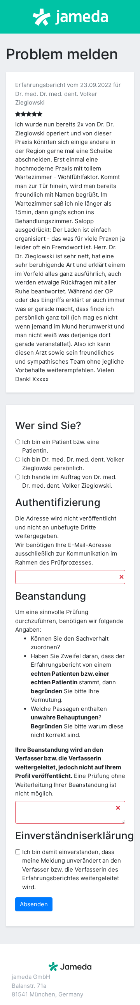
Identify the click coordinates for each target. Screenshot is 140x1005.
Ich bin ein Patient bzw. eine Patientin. (60, 446)
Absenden (34, 904)
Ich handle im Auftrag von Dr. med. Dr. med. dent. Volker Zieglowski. (69, 481)
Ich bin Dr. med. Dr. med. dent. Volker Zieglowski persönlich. (73, 464)
